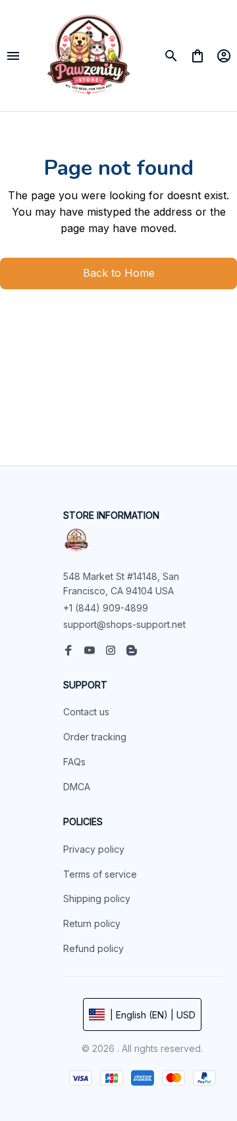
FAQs (74, 761)
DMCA (76, 786)
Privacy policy (93, 849)
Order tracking (94, 736)
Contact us (86, 711)
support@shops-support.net (124, 624)
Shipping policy (96, 898)
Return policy (91, 923)
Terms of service (100, 874)
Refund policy (93, 948)
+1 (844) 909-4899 (105, 607)
